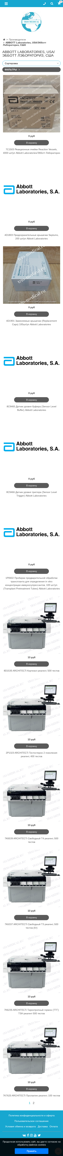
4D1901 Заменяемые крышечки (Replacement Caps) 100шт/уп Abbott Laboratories (31, 322)
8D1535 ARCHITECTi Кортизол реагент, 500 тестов (31, 670)
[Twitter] (39, 1135)
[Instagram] (31, 1135)
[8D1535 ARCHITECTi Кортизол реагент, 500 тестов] (31, 625)
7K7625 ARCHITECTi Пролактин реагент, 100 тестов (31, 1095)
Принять (31, 1151)
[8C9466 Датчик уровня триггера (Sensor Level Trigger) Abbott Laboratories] (31, 446)
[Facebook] (28, 1135)
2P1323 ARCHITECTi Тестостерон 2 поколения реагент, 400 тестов (31, 754)
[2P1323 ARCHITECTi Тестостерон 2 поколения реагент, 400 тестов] (31, 707)
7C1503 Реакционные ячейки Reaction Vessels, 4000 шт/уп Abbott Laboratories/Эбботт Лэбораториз (31, 151)
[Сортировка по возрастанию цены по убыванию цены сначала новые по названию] (31, 63)
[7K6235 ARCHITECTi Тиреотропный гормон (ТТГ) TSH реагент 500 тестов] (31, 964)
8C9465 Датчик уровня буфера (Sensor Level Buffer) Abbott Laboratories (31, 408)
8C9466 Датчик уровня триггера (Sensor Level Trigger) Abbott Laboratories (31, 494)
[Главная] (4, 39)
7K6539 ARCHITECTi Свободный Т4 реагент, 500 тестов (31, 840)
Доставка (43, 1126)
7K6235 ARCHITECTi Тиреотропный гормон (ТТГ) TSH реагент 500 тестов (31, 1012)
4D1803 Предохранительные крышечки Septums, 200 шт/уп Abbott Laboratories (32, 237)
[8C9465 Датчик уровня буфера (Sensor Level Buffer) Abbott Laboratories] (31, 361)
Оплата (54, 1126)
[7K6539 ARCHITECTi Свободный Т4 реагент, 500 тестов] (31, 793)
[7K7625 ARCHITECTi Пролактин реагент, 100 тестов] (31, 1050)
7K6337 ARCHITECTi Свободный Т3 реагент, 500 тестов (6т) (31, 926)
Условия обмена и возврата (20, 1126)
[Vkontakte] (24, 1135)
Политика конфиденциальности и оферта (32, 1115)
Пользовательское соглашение (31, 1121)
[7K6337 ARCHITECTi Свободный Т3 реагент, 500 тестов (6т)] (31, 878)
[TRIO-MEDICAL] (31, 21)
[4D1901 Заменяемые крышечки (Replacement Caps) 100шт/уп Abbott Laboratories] (31, 275)
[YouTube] (35, 1135)
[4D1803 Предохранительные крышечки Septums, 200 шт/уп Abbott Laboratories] (31, 189)
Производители (17, 39)
